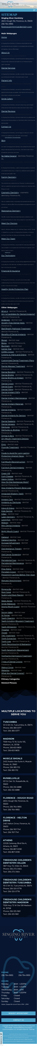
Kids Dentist (7, 511)
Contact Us (6, 127)
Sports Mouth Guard (10, 607)
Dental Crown (7, 384)
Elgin (3, 444)
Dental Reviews (8, 111)
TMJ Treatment (8, 636)
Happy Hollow (7, 479)
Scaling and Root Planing (12, 595)
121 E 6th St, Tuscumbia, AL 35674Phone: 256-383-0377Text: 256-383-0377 (18, 726)
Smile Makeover (8, 604)
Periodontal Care (8, 560)
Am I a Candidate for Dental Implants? (18, 314)
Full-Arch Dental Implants (12, 468)
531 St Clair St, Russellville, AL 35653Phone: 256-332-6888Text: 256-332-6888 (16, 784)
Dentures (5, 427)
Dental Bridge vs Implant (12, 378)
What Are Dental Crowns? (12, 673)
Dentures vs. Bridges (10, 430)
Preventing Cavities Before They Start (18, 575)
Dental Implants (8, 410)
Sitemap (31, 1029)
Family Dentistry (8, 177)
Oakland (5, 537)
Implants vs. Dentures (11, 502)
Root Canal (6, 592)
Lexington (5, 520)
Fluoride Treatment (10, 447)
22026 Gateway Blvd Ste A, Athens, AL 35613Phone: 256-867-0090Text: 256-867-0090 (15, 846)
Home (4, 37)
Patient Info (6, 80)
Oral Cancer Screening (11, 554)
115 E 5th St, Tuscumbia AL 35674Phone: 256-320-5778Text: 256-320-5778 (17, 885)
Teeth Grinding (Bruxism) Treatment (17, 621)
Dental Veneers (8, 424)
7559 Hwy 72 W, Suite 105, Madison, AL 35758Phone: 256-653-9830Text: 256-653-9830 (14, 744)
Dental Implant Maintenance (14, 398)
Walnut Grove (7, 667)
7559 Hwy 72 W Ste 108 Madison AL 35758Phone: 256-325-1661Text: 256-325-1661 (17, 906)
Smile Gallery (7, 99)
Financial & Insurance (10, 271)
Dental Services (8, 68)
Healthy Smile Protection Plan (14, 289)
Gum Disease (7, 476)
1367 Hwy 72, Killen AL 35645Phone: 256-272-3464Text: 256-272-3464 (17, 866)
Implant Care (7, 499)
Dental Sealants (8, 421)
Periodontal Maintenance (12, 563)
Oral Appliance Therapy (11, 549)
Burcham (5, 346)
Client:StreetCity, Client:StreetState (13, 137)
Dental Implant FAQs (10, 392)
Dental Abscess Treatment (13, 366)
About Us (5, 53)
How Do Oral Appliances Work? (15, 482)
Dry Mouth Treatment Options (15, 439)
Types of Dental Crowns (11, 662)
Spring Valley (7, 612)
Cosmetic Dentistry (10, 192)
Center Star (6, 349)
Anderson (5, 320)
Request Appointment (11, 581)
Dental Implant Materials (12, 404)
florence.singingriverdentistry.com (16, 27)
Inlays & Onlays (7, 508)
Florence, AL (7, 252)
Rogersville (6, 589)
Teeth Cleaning (8, 618)
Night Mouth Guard (10, 531)
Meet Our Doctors (9, 223)
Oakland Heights (8, 540)
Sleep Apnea (6, 601)
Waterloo (5, 670)
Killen (3, 514)
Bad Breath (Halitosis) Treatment (16, 329)
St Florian (5, 615)
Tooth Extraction (8, 638)
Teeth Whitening (9, 627)
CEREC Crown (7, 352)
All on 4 (4, 311)
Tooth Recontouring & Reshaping (16, 644)
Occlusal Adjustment (10, 543)
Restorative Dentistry (11, 211)
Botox (4, 343)
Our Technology (8, 255)
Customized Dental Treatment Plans (17, 360)
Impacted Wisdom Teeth (12, 494)
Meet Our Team (8, 239)
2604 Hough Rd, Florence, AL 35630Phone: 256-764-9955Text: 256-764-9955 (18, 804)
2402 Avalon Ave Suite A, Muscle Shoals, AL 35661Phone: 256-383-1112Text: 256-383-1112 (17, 764)
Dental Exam (7, 387)
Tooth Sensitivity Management (15, 650)
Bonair (4, 340)
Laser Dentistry (8, 517)
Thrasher (5, 630)
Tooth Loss (6, 641)
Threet (4, 633)
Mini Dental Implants (10, 525)
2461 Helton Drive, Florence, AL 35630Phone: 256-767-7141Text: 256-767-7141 (16, 824)
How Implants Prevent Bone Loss (16, 488)
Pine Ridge (6, 569)
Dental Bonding (8, 372)
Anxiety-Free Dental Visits (13, 323)
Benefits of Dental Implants (13, 334)
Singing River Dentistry (24, 1026)
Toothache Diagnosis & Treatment (16, 656)
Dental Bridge (7, 375)
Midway (4, 523)
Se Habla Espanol (8, 156)
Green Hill (5, 473)
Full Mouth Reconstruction (13, 462)
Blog (3, 141)
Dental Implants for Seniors (13, 415)
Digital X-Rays (7, 436)
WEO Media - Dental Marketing (14, 1027)
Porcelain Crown (8, 572)
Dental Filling (7, 389)
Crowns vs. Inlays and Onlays (13, 355)
